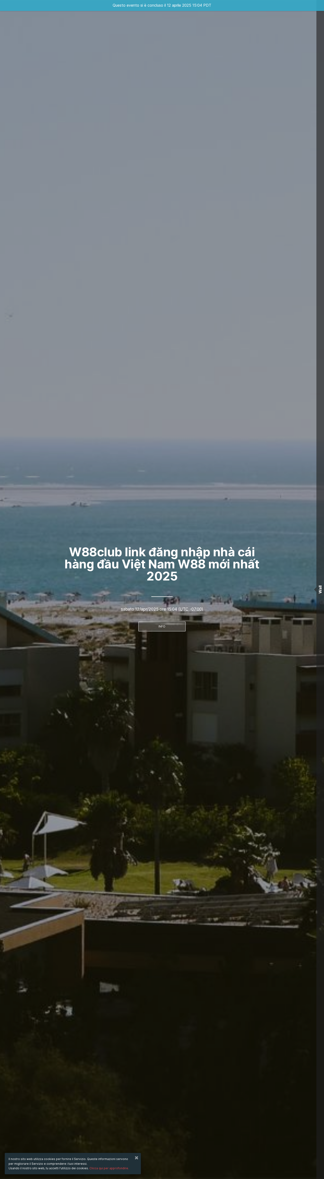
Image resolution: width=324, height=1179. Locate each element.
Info (161, 626)
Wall (320, 589)
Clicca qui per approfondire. (109, 1168)
